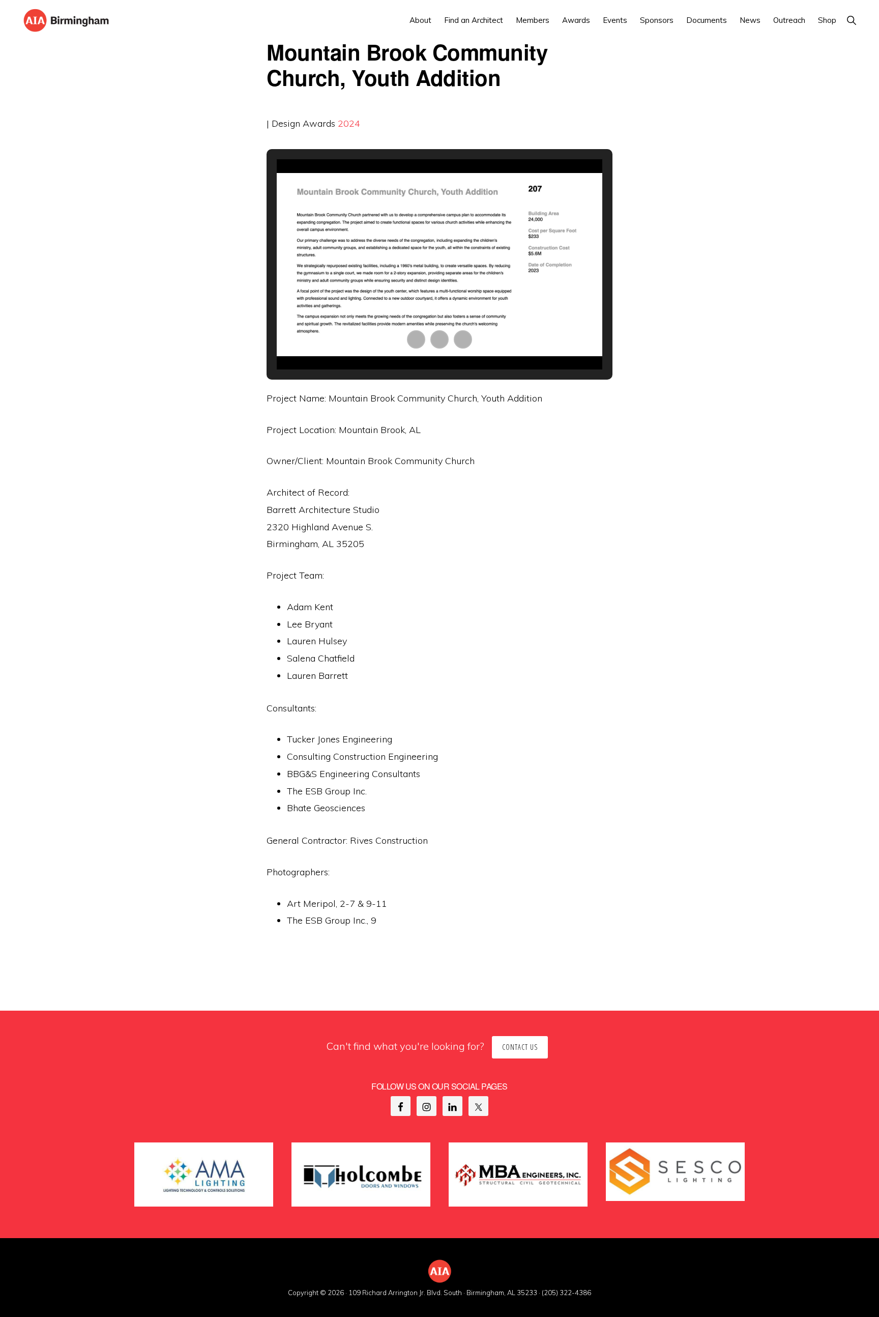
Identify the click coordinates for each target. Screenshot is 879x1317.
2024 (349, 123)
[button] (851, 20)
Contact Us (520, 1047)
